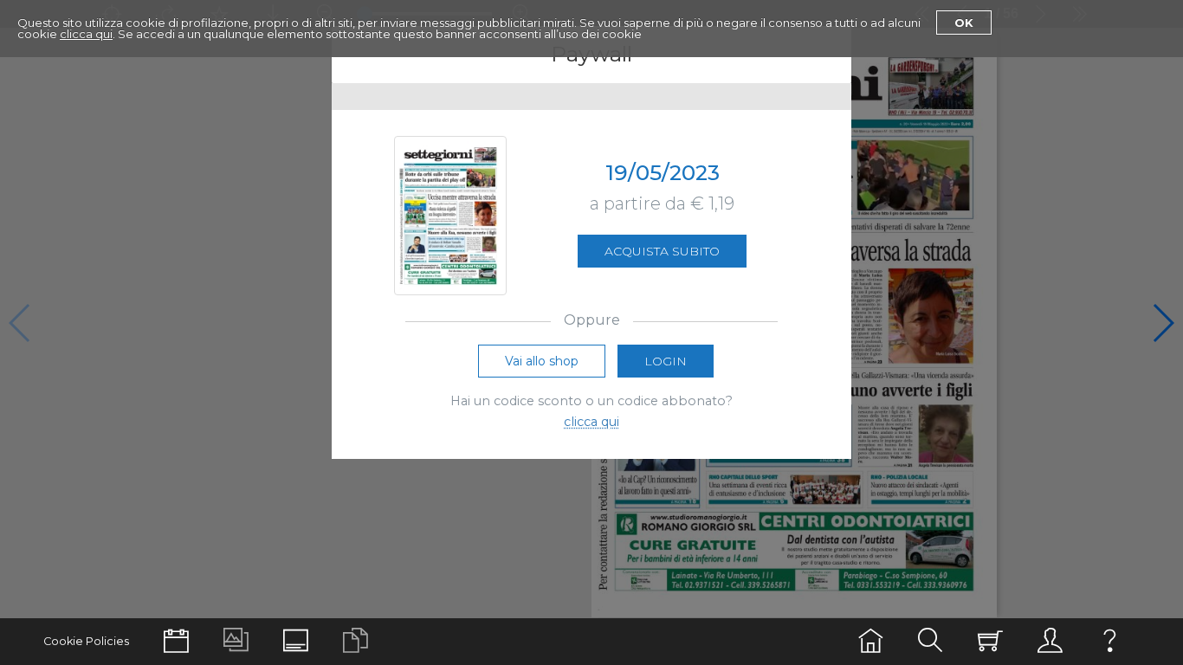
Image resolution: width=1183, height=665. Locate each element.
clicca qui (86, 34)
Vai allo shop (542, 361)
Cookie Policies (86, 641)
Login (665, 361)
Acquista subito (662, 251)
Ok (963, 22)
